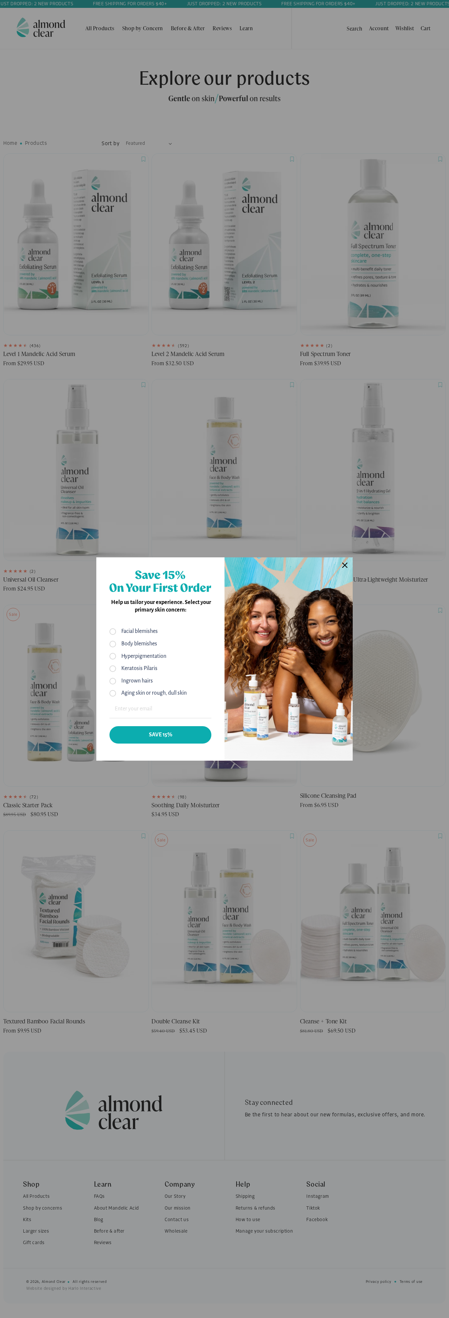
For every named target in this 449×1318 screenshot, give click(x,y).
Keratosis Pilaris (139, 668)
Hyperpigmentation (143, 656)
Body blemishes (139, 644)
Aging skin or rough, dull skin (154, 693)
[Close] (345, 565)
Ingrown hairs (137, 681)
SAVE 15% (160, 735)
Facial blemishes (139, 631)
